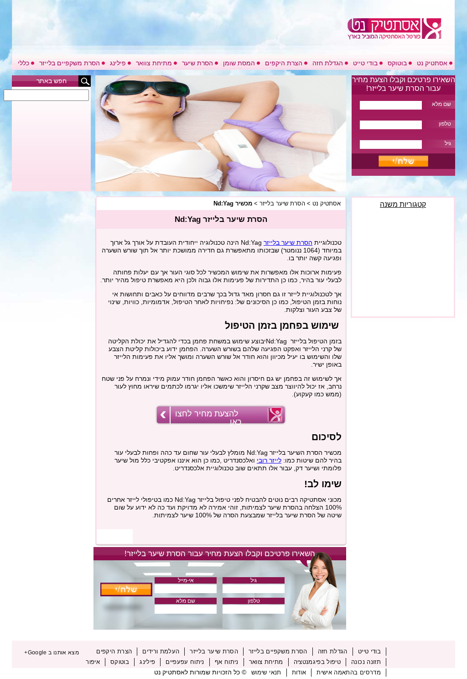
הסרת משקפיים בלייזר (69, 63)
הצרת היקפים (283, 63)
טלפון (254, 601)
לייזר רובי (269, 460)
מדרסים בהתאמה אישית (349, 672)
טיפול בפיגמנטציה (317, 661)
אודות (299, 672)
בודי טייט (365, 63)
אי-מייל (186, 580)
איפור (93, 661)
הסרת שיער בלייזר (282, 203)
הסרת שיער (197, 63)
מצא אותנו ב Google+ (51, 652)
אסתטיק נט (432, 63)
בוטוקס (397, 63)
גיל (253, 580)
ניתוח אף (227, 661)
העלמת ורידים (160, 651)
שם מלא (185, 601)
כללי (23, 63)
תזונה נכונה (366, 661)
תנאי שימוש (266, 672)
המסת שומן (239, 63)
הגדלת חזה (327, 63)
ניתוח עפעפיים (185, 661)
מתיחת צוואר (154, 63)
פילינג (118, 63)
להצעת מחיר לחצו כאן (208, 417)
